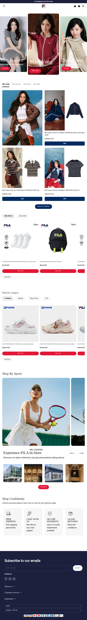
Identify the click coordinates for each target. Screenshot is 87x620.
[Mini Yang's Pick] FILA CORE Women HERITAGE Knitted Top (20, 190)
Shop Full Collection (43, 206)
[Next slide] (81, 453)
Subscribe (77, 568)
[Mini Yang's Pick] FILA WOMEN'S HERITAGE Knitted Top (62, 190)
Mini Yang (5, 84)
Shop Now (5, 68)
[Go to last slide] (72, 453)
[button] (3, 6)
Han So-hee (16, 84)
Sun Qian (36, 84)
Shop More (7, 277)
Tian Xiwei (27, 84)
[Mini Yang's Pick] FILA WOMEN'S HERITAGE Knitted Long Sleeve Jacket (65, 134)
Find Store (43, 487)
